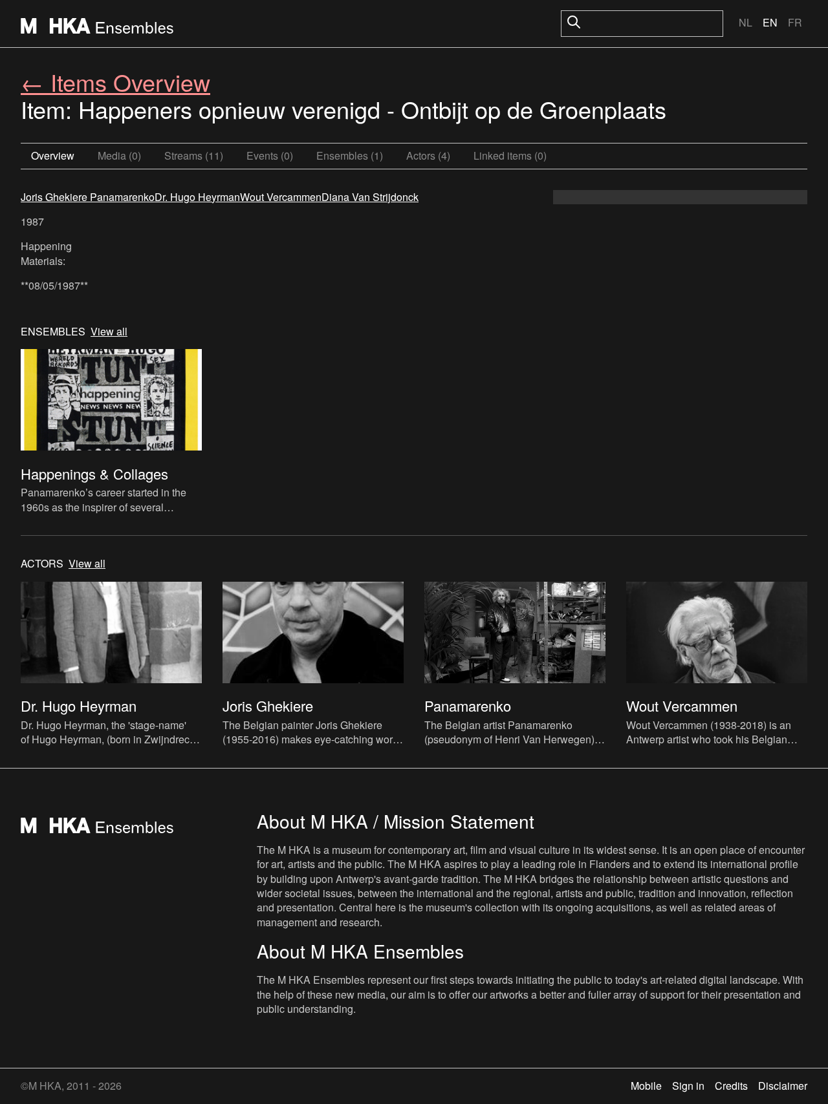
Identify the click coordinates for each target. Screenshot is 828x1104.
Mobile (646, 1085)
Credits (731, 1085)
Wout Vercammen (280, 196)
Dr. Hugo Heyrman (197, 196)
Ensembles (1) (349, 155)
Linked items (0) (510, 155)
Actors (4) (428, 155)
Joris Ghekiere (54, 196)
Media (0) (119, 155)
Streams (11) (193, 155)
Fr (795, 22)
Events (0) (269, 155)
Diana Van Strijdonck (370, 196)
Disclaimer (782, 1085)
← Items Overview (115, 81)
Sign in (688, 1085)
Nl (745, 22)
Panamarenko (121, 196)
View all (109, 331)
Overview (52, 155)
